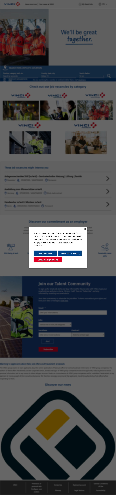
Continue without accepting (70, 253)
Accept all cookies (45, 253)
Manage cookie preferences (48, 259)
